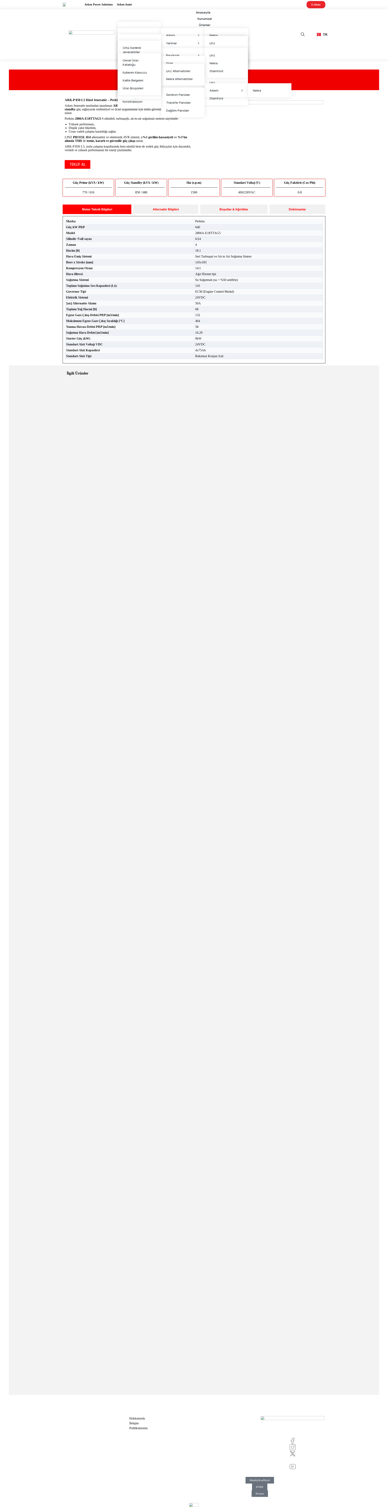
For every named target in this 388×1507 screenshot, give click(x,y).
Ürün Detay (194, 623)
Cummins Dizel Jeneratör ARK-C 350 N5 (194, 870)
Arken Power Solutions (98, 4)
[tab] (97, 209)
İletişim (260, 1493)
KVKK (259, 1486)
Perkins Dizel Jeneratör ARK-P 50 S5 (194, 618)
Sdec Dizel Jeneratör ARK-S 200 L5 (194, 1374)
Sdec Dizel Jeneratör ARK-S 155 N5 (194, 1122)
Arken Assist (124, 4)
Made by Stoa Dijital (260, 1480)
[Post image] (194, 498)
